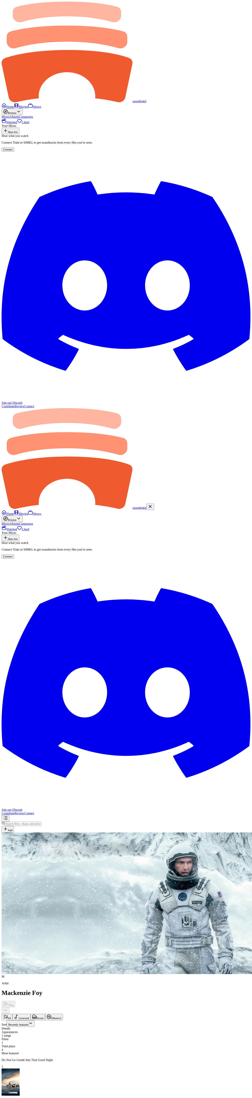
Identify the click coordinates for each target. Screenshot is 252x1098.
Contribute (8, 406)
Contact (29, 406)
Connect (8, 149)
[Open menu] (5, 818)
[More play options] (5, 1010)
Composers (26, 116)
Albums (14, 116)
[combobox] (21, 1023)
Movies (23, 106)
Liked (25, 122)
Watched (11, 122)
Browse (12, 113)
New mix (13, 132)
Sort (15, 1024)
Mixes (5, 116)
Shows (37, 106)
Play (11, 1005)
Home (10, 106)
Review (19, 406)
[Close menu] (150, 507)
